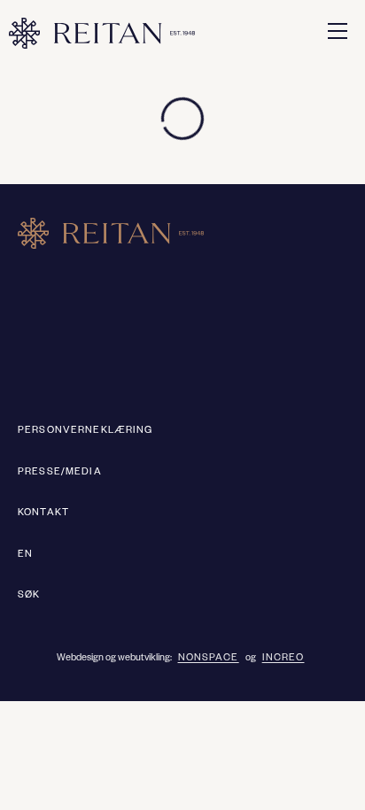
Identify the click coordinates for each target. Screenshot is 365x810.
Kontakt (43, 513)
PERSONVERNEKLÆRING (85, 431)
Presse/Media (60, 472)
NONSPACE (208, 658)
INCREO (283, 658)
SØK (29, 595)
